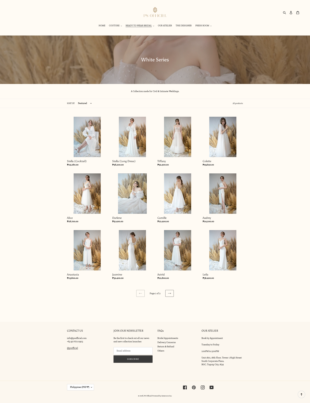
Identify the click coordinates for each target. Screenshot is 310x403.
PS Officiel (148, 396)
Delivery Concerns (166, 342)
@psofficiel (72, 348)
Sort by (71, 103)
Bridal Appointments (167, 338)
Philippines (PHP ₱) (79, 387)
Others (160, 350)
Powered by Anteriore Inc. (162, 396)
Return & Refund (165, 346)
